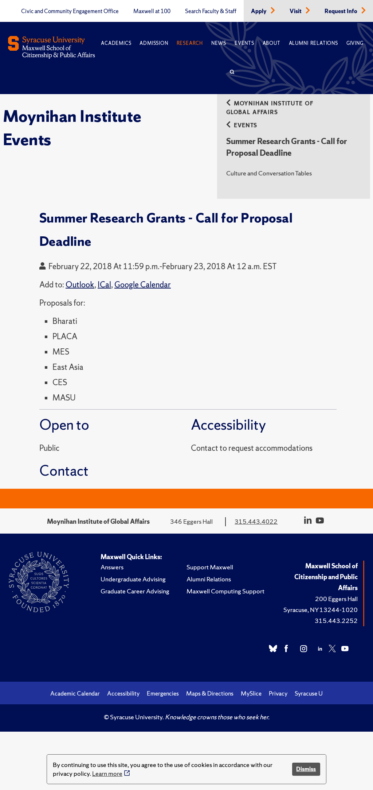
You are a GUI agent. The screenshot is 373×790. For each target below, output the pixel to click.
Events (244, 43)
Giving (355, 43)
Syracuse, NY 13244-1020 (320, 609)
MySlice (251, 693)
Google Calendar (142, 284)
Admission (154, 43)
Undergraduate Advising (133, 579)
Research (190, 43)
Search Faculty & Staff (210, 11)
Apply (259, 11)
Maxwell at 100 (151, 11)
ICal (104, 284)
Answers (112, 567)
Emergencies (163, 693)
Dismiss (306, 769)
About (271, 43)
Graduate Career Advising (135, 591)
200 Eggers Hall (336, 599)
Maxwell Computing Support (225, 591)
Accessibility (123, 693)
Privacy (278, 693)
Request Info (341, 11)
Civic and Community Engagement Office (70, 11)
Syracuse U (309, 693)
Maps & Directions (209, 693)
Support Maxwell (209, 567)
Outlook (80, 284)
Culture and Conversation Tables (269, 173)
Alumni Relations (313, 43)
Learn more (107, 773)
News (218, 43)
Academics (116, 43)
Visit (296, 11)
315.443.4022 (256, 521)
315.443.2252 (336, 620)
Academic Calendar (75, 693)
